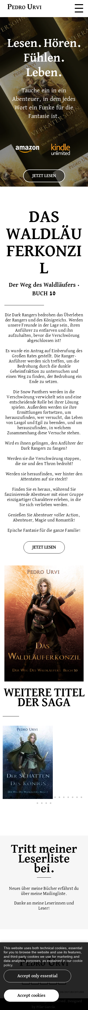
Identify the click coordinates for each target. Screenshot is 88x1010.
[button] (6, 797)
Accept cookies (31, 995)
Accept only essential (37, 976)
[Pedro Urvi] (24, 7)
